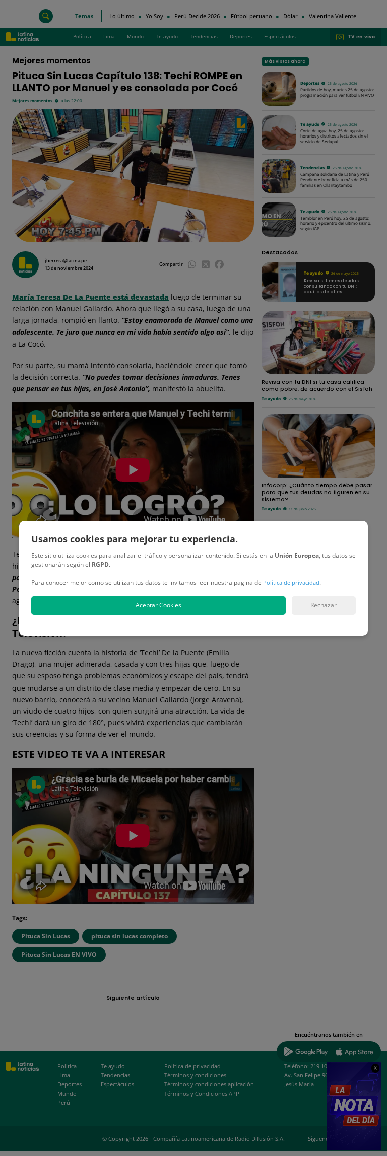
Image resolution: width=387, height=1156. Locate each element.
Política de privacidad (291, 582)
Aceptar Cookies (158, 605)
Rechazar (323, 605)
